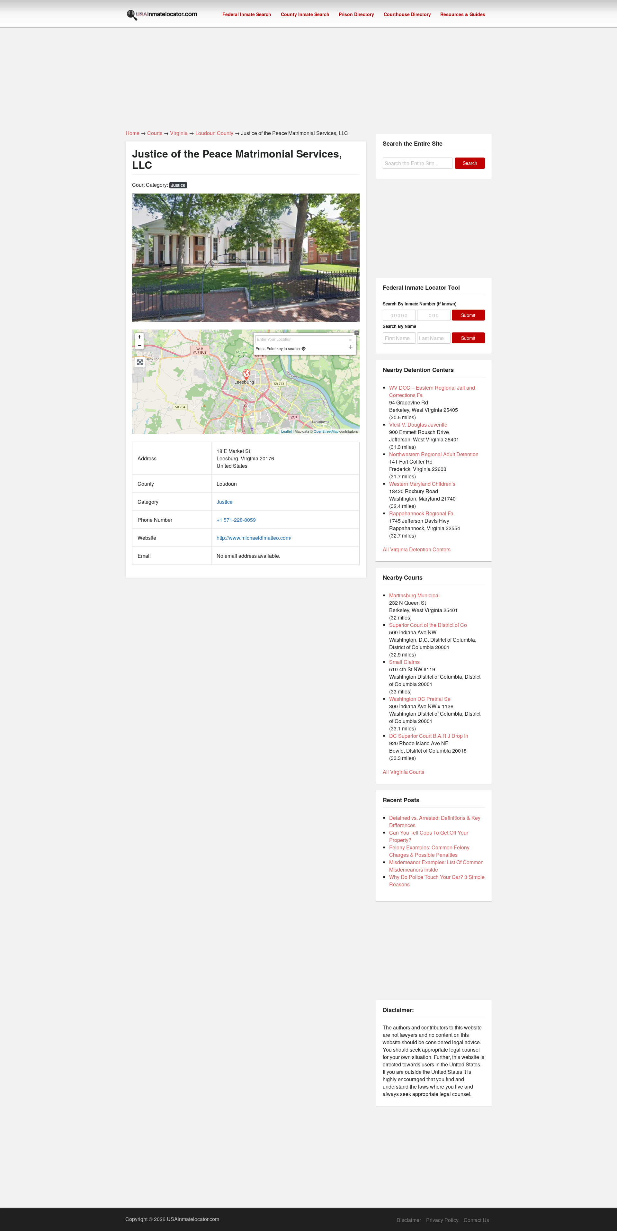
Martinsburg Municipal (414, 595)
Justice (178, 185)
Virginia (179, 133)
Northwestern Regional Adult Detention (433, 454)
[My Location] (303, 348)
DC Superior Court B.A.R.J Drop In (428, 735)
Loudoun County (214, 133)
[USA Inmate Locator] (162, 16)
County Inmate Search (305, 14)
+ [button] (139, 336)
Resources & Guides (462, 14)
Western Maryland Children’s (422, 483)
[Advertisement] (308, 75)
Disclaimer (409, 1220)
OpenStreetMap (326, 431)
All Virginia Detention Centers (417, 549)
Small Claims (404, 661)
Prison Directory (356, 14)
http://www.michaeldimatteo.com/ (254, 537)
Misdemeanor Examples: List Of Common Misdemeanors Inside (436, 865)
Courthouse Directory (407, 14)
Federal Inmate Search (246, 14)
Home (132, 133)
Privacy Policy (442, 1220)
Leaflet (286, 431)
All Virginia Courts (403, 771)
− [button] (139, 345)
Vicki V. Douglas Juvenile (418, 424)
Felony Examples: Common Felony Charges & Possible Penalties (429, 851)
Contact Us (476, 1220)
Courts (154, 133)
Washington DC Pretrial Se (420, 698)
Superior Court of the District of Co (428, 625)
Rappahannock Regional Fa (421, 513)
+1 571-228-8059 (236, 519)
